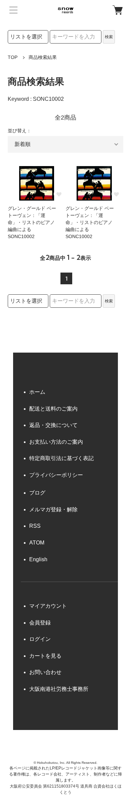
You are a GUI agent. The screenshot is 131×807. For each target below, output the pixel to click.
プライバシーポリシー (56, 475)
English (38, 559)
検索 (109, 36)
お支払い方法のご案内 (56, 442)
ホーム (37, 392)
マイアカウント (48, 606)
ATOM (36, 542)
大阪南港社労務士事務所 (58, 689)
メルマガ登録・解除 (53, 509)
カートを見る (45, 656)
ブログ (37, 493)
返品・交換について (53, 425)
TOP (12, 57)
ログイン (40, 639)
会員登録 (40, 623)
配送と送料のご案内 (53, 409)
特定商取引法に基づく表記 (61, 458)
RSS (35, 526)
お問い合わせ (45, 672)
